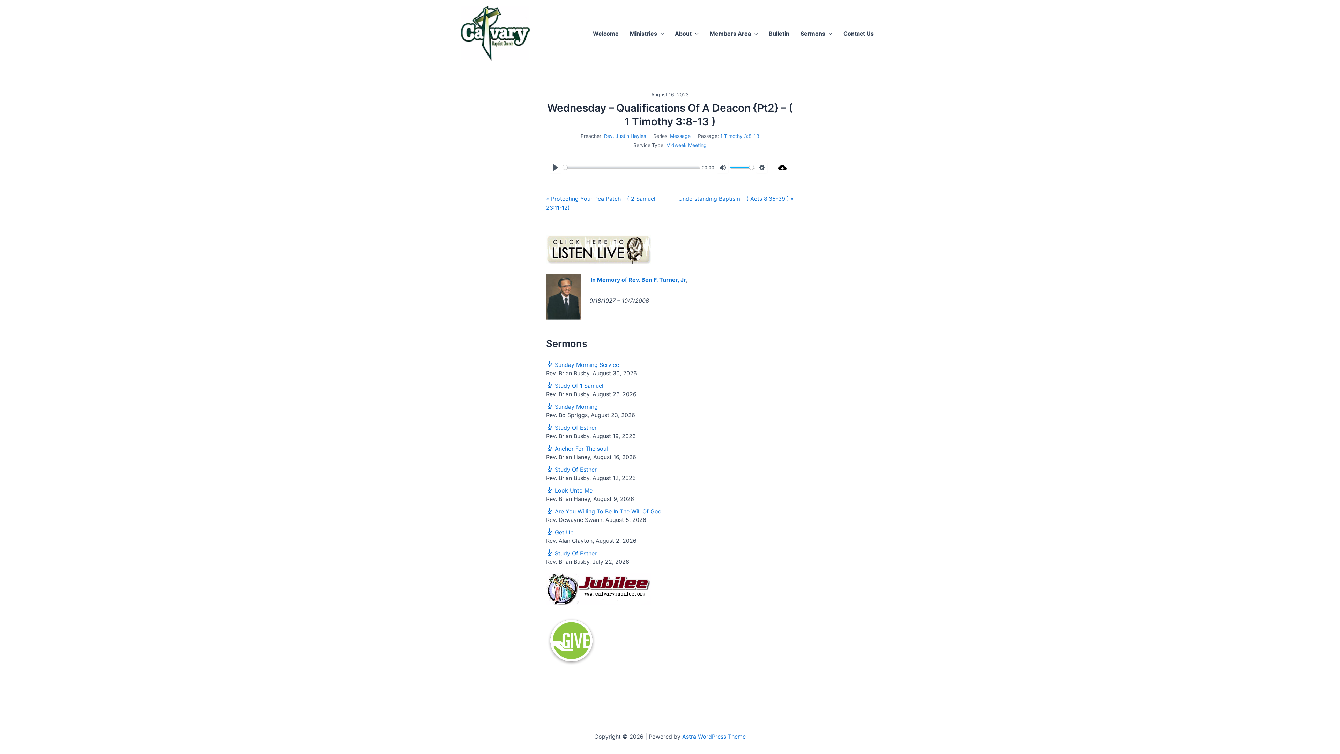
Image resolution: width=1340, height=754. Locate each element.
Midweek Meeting (686, 145)
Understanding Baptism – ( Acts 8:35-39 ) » (736, 198)
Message (680, 136)
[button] (660, 33)
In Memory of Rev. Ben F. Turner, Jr (638, 279)
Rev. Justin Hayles (625, 136)
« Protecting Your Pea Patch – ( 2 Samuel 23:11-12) (600, 203)
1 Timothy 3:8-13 (739, 136)
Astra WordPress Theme (714, 736)
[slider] (631, 167)
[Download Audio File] (782, 167)
